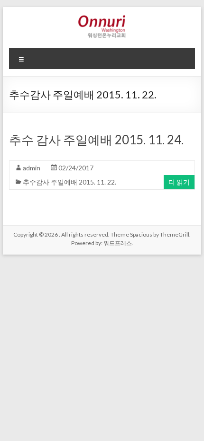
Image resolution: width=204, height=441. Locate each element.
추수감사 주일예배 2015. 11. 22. (69, 182)
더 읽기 (179, 182)
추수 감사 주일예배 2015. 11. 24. (96, 139)
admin (31, 168)
